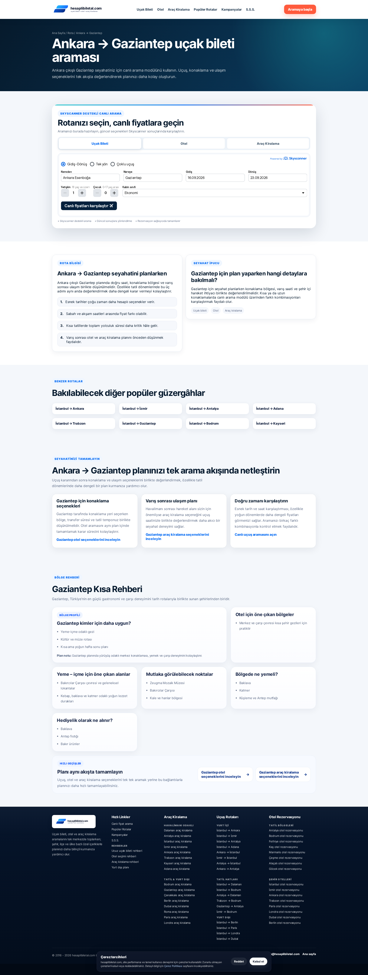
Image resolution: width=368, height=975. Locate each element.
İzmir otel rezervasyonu (284, 889)
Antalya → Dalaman (229, 895)
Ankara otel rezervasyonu (285, 895)
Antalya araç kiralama (177, 836)
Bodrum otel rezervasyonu (286, 836)
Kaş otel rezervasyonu (283, 847)
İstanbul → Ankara (70, 409)
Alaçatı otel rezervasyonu (285, 863)
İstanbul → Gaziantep (139, 423)
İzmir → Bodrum (227, 911)
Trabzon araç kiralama (178, 857)
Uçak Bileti (145, 9)
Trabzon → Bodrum (229, 900)
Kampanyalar (231, 9)
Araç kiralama (233, 310)
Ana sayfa (309, 954)
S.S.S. (250, 9)
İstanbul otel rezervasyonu (286, 884)
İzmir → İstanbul (227, 857)
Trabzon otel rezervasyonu (286, 900)
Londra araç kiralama (177, 922)
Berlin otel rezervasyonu (284, 922)
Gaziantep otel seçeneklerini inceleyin (88, 539)
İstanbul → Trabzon (71, 423)
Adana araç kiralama (177, 868)
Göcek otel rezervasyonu (285, 868)
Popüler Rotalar (205, 9)
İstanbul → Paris (227, 928)
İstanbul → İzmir (134, 409)
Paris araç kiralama (176, 917)
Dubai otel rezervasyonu (284, 917)
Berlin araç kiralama (176, 900)
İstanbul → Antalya (204, 409)
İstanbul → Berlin (227, 922)
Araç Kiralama (179, 9)
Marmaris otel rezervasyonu (287, 852)
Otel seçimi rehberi (124, 856)
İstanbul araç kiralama (177, 841)
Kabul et (258, 961)
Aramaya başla (300, 9)
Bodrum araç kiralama (177, 884)
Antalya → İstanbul (228, 863)
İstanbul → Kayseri (270, 423)
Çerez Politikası (173, 966)
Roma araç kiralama (176, 911)
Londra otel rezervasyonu (285, 911)
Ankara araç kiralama (177, 852)
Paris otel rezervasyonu (284, 906)
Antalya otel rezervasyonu (286, 830)
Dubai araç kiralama (176, 906)
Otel (160, 9)
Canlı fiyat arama (122, 823)
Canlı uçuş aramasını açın (256, 534)
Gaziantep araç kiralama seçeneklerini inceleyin (177, 536)
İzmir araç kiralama (175, 847)
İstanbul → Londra (228, 933)
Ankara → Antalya (228, 868)
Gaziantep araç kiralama (179, 889)
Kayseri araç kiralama (177, 863)
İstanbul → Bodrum (204, 423)
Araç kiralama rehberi (125, 861)
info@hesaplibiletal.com (283, 954)
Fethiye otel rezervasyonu (286, 841)
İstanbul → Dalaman (229, 884)
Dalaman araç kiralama (178, 830)
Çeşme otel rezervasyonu (285, 857)
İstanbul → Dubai (227, 938)
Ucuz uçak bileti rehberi (127, 850)
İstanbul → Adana (269, 409)
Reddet (239, 961)
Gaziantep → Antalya (230, 906)
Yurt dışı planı (120, 867)
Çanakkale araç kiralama (179, 895)
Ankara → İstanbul (228, 852)
